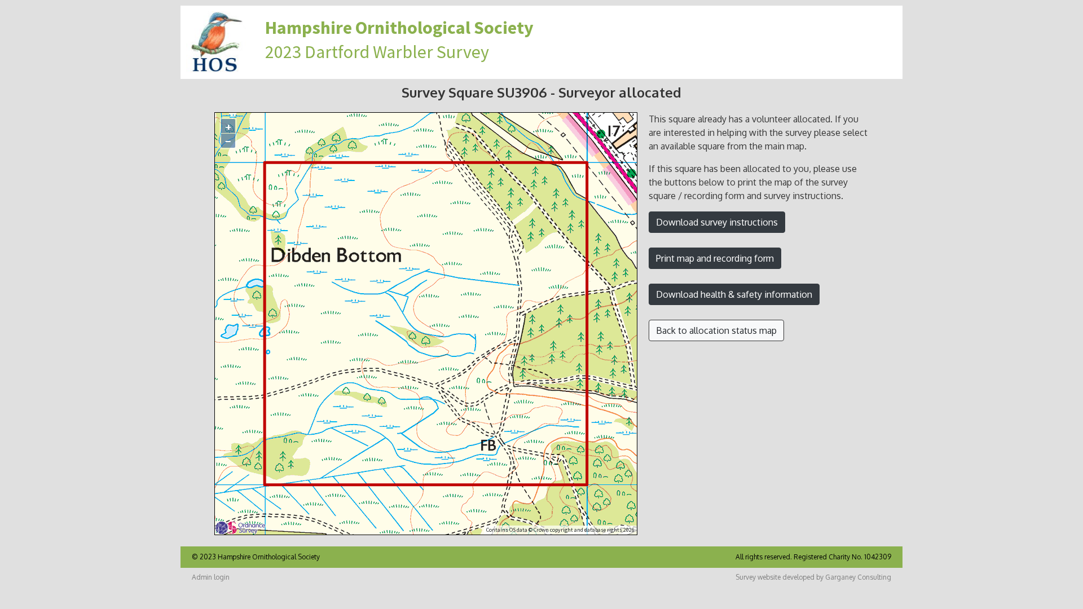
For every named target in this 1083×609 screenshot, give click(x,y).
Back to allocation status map (716, 330)
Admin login (211, 577)
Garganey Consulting (858, 577)
